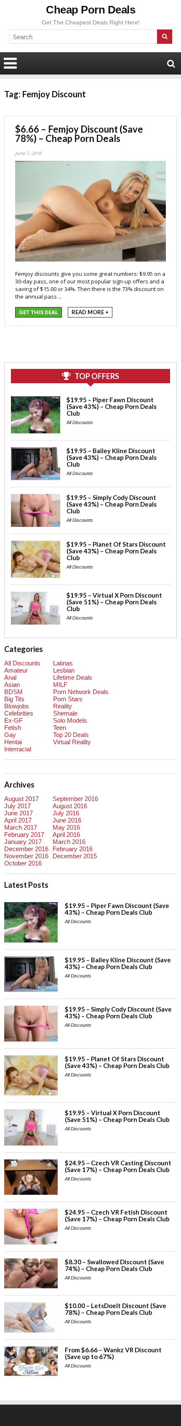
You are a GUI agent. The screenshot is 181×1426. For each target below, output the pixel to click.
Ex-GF (13, 720)
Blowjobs (16, 706)
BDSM (13, 691)
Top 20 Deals (71, 734)
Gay (10, 734)
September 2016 (75, 798)
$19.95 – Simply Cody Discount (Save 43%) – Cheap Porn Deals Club (112, 504)
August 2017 (21, 798)
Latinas (63, 663)
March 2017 (20, 827)
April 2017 (18, 820)
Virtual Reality (72, 741)
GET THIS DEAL (38, 312)
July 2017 (17, 805)
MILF (60, 684)
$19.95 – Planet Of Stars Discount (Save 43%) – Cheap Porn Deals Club (116, 550)
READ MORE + (90, 312)
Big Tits (14, 698)
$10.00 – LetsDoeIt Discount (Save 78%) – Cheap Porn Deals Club (115, 1309)
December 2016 (26, 848)
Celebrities (18, 713)
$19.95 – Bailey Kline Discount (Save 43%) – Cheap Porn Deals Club (112, 457)
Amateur (16, 670)
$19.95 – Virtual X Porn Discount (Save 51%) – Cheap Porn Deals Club (114, 601)
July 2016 (66, 813)
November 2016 (26, 856)
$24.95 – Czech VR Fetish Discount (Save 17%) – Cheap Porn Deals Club (117, 1215)
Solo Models (70, 720)
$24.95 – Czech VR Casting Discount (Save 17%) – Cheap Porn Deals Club (118, 1166)
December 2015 (75, 856)
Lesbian (64, 670)
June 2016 (67, 820)
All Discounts (80, 422)
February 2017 (24, 834)
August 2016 (70, 805)
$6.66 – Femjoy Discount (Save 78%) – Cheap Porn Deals (79, 133)
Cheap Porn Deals (90, 9)
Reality (62, 706)
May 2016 (66, 827)
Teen (59, 727)
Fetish (12, 727)
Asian (12, 684)
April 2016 (66, 834)
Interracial (17, 749)
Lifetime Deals (72, 677)
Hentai (13, 741)
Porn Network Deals (81, 691)
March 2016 (69, 841)
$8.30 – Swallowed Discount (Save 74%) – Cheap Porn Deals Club (114, 1265)
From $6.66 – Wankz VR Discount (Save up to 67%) (113, 1353)
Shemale (65, 713)
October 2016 (23, 863)
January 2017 (23, 841)
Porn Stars (68, 698)
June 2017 (18, 813)
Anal (10, 677)
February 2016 (73, 848)
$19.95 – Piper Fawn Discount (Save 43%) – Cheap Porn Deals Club (112, 406)
